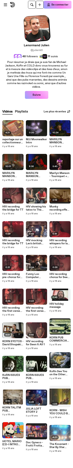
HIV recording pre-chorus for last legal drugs (11, 276)
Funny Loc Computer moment (32, 276)
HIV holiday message (56, 305)
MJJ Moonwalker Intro (36, 141)
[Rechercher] (32, 5)
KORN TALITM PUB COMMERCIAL (12, 409)
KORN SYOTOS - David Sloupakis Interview (13, 343)
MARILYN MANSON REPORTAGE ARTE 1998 (10, 175)
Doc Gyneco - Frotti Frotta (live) (34, 444)
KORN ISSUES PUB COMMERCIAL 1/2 (35, 376)
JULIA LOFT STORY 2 (33, 410)
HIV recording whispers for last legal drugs (59, 242)
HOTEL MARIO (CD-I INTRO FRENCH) (12, 443)
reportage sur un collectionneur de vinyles (12, 141)
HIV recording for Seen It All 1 (35, 343)
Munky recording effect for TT (59, 208)
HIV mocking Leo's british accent (34, 242)
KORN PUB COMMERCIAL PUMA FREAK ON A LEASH (59, 339)
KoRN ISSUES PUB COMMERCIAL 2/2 (12, 376)
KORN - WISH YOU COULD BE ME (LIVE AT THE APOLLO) (59, 412)
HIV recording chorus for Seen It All (59, 276)
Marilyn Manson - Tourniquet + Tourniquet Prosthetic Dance (59, 175)
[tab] (7, 111)
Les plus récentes (55, 111)
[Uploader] (40, 5)
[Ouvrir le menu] (5, 5)
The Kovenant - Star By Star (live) (59, 446)
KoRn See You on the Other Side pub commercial (58, 373)
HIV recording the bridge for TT (12, 208)
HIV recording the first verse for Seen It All (11, 309)
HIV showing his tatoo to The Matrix (36, 208)
